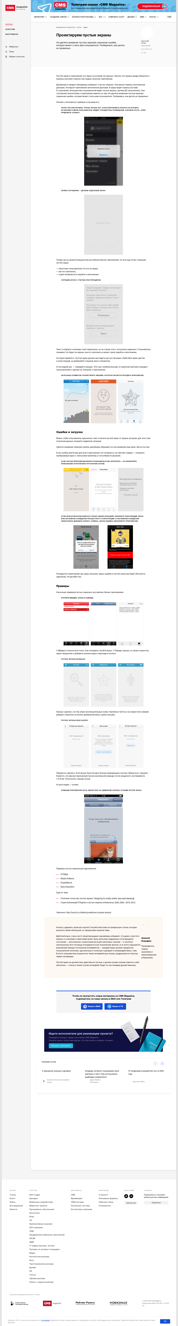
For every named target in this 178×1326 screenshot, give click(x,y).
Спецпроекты (105, 1206)
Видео (32, 1253)
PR (30, 1271)
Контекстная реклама (39, 1257)
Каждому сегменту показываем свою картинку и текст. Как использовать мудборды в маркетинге (102, 1074)
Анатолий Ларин (145, 42)
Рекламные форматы (108, 1198)
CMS (73, 1195)
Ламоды (89, 598)
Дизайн (32, 1268)
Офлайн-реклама (37, 1278)
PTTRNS (64, 874)
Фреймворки (76, 1198)
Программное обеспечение (41, 1209)
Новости (13, 1209)
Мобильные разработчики (41, 1202)
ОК (165, 1321)
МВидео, (73, 598)
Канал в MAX (94, 1006)
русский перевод (126, 898)
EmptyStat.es (66, 883)
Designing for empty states (105, 898)
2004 (122, 903)
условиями (45, 1320)
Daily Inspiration (67, 887)
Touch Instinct (145, 46)
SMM (31, 1242)
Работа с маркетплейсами (41, 1282)
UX (30, 1220)
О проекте (103, 1195)
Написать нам (131, 1203)
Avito (84, 790)
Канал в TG (117, 1006)
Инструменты (11, 34)
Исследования (16, 1206)
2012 (133, 903)
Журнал (9, 24)
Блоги (12, 1198)
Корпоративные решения (40, 1224)
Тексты (32, 1275)
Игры (31, 1217)
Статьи (13, 1195)
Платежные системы (80, 1206)
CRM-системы (77, 1202)
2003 (117, 903)
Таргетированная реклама (41, 1264)
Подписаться (156, 1203)
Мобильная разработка (65, 27)
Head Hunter (82, 720)
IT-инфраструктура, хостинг (42, 1246)
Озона (81, 598)
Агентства (10, 29)
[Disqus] (103, 1129)
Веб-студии (34, 1195)
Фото (31, 1260)
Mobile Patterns (67, 878)
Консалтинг (34, 1213)
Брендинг (33, 1198)
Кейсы (12, 1202)
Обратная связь (106, 1202)
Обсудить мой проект (60, 1046)
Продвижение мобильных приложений (47, 1235)
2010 (128, 903)
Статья (79, 27)
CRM (31, 1231)
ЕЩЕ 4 (86, 27)
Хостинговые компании (81, 1209)
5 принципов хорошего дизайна (56, 1071)
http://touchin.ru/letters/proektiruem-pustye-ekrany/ (88, 912)
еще (169, 17)
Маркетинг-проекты (38, 1206)
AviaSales (80, 659)
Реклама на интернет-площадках (44, 1249)
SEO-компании (36, 1228)
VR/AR (32, 1238)
